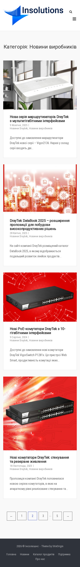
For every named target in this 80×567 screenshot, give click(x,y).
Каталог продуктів (43, 554)
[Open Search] (71, 12)
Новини (24, 554)
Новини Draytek (19, 128)
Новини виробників (40, 128)
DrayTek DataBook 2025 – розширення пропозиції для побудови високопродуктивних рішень (40, 225)
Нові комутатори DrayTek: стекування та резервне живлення (39, 459)
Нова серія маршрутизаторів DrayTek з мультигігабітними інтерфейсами (39, 119)
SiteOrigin (57, 546)
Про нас (40, 559)
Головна (11, 554)
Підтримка (64, 554)
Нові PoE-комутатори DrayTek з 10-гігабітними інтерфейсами (37, 331)
